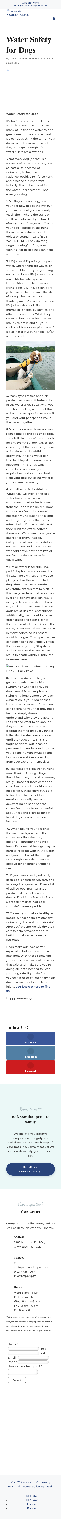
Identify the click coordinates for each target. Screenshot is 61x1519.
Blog (16, 62)
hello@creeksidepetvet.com (33, 1267)
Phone (12, 1362)
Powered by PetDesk (37, 1486)
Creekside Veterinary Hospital (27, 58)
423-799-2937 (26, 1276)
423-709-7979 (26, 1272)
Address (19, 1237)
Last (42, 1353)
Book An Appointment (30, 1169)
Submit (17, 1380)
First (42, 1348)
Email (13, 1357)
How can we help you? (25, 1366)
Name (13, 1344)
